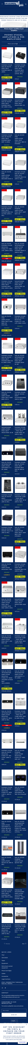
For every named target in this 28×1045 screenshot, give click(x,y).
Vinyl (3, 955)
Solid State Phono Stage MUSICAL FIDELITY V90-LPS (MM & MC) (7, 247)
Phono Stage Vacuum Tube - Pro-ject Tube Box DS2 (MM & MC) (20, 639)
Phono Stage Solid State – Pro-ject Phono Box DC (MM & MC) (7, 103)
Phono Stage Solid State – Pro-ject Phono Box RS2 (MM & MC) (7, 893)
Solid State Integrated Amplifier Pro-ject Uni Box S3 (7, 639)
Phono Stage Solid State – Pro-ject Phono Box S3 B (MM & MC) (7, 359)
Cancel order (22, 1042)
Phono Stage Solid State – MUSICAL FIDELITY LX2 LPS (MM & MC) (20, 320)
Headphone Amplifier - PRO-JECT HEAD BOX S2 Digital (20, 285)
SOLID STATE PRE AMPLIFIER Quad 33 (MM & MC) (7, 861)
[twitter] (5, 987)
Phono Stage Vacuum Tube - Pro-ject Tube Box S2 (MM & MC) (20, 431)
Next (23, 943)
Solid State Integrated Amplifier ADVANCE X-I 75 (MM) (20, 674)
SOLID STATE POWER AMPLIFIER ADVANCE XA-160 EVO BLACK (20, 791)
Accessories (5, 976)
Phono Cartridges (6, 970)
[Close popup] (26, 1024)
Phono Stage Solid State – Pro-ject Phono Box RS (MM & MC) (20, 568)
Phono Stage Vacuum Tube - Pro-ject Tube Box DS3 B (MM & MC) (20, 715)
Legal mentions (6, 979)
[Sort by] (14, 44)
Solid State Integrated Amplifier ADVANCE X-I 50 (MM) (6, 466)
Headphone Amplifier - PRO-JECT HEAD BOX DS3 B (20, 603)
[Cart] (25, 3)
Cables (3, 973)
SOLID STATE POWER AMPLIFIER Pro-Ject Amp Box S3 (20, 210)
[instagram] (2, 987)
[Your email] (14, 1010)
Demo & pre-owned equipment (7, 967)
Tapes (3, 960)
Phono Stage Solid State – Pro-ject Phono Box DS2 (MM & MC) (7, 285)
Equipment (5, 963)
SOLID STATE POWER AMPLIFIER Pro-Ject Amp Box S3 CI (7, 396)
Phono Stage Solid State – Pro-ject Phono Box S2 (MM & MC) (20, 175)
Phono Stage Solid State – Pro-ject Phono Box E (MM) (7, 68)
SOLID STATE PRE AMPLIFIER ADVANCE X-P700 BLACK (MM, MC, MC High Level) (6, 827)
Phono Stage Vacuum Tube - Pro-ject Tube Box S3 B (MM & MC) (20, 498)
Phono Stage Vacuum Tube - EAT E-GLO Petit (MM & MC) (20, 928)
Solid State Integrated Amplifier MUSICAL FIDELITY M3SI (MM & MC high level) (20, 827)
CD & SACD (5, 957)
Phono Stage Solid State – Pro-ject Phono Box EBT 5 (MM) (7, 138)
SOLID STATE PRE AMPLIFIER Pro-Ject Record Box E (7, 175)
